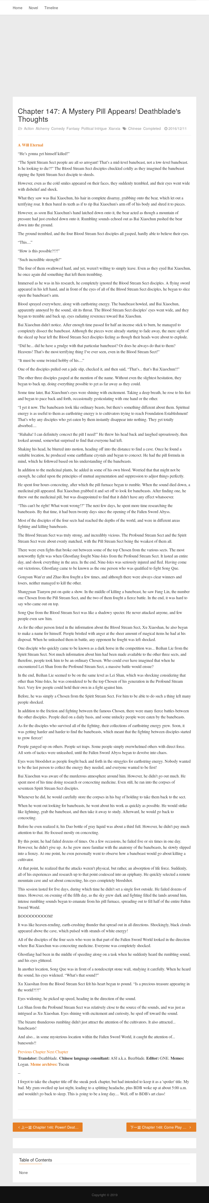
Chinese (134, 128)
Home (17, 7)
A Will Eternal (30, 145)
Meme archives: (43, 1064)
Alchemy (42, 128)
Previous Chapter (32, 1051)
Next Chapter (57, 1051)
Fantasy (73, 128)
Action (29, 128)
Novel (33, 7)
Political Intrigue (94, 128)
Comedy (58, 128)
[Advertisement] (104, 56)
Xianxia (114, 128)
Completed (152, 128)
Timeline (51, 7)
